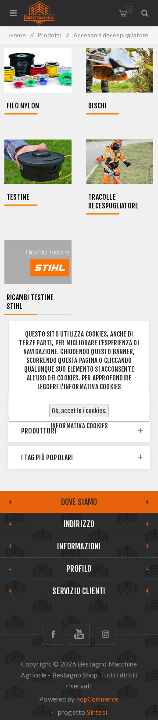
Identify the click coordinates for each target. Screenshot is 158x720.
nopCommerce (97, 699)
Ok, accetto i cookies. (79, 411)
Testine (18, 197)
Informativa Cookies (79, 426)
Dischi (97, 105)
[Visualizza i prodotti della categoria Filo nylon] (38, 71)
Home (17, 35)
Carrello (128, 9)
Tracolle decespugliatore (113, 201)
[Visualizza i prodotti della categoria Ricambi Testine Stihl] (38, 263)
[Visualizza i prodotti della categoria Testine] (38, 163)
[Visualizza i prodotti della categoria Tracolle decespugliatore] (119, 163)
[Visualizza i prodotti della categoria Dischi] (119, 71)
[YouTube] (79, 634)
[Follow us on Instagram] (105, 634)
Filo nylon (23, 105)
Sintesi (97, 712)
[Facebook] (53, 634)
